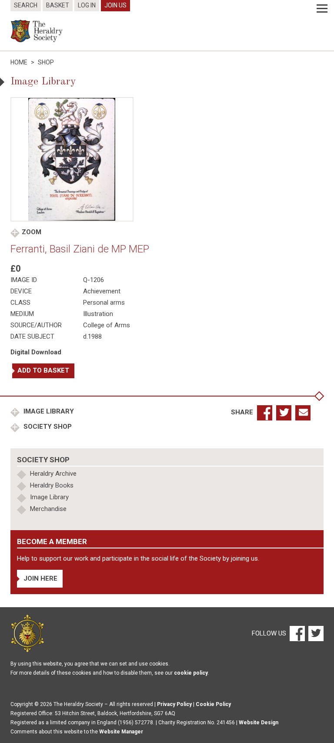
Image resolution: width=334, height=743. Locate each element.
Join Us (115, 5)
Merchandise (48, 509)
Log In (87, 5)
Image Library (48, 411)
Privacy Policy (174, 704)
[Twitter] (315, 633)
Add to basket (43, 370)
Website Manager (121, 732)
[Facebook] (296, 633)
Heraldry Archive (53, 473)
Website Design (258, 722)
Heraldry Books (51, 485)
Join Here (40, 578)
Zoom (31, 232)
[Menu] (322, 8)
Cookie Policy (213, 704)
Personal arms (104, 302)
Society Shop (47, 426)
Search (25, 5)
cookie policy (191, 673)
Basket (57, 5)
